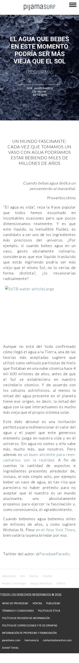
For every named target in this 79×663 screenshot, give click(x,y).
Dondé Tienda (10, 647)
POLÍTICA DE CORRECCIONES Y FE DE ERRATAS (29, 625)
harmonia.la (32, 640)
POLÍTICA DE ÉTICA (49, 610)
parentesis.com (11, 640)
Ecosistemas (40, 72)
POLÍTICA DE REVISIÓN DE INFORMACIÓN (26, 618)
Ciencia (33, 576)
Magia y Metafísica (41, 583)
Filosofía (47, 576)
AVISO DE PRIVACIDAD (15, 603)
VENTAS (37, 603)
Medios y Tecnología (14, 583)
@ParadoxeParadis (53, 553)
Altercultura (9, 576)
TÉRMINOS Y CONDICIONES (18, 610)
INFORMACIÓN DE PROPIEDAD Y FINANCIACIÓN (29, 633)
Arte (22, 576)
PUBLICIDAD (53, 603)
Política (61, 583)
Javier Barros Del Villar (42, 90)
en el (55, 529)
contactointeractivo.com (57, 640)
